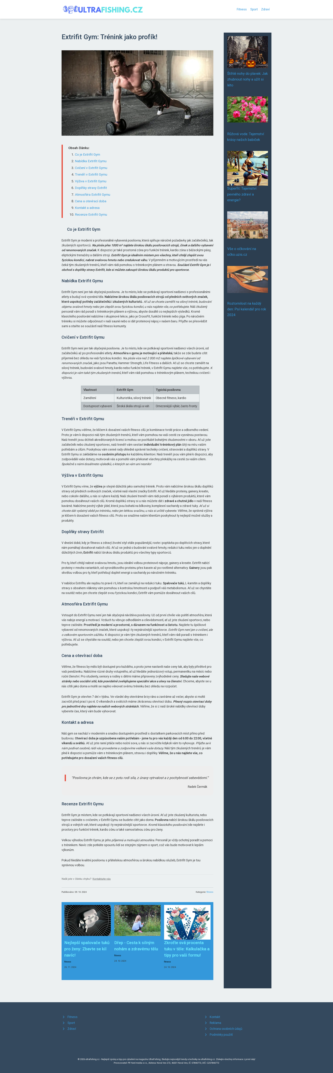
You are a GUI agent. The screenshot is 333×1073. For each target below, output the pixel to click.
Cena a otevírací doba (90, 201)
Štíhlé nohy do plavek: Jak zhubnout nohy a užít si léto (247, 79)
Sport (254, 9)
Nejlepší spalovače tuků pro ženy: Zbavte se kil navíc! (86, 949)
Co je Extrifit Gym (87, 154)
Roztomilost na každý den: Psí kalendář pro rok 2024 (246, 309)
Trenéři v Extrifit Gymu (91, 174)
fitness (210, 892)
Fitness (242, 9)
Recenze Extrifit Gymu (91, 215)
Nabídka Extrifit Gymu (90, 161)
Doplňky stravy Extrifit (91, 188)
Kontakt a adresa (87, 208)
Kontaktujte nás (101, 878)
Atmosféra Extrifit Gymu (92, 195)
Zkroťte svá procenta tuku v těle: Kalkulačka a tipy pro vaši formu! (187, 949)
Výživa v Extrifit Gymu (90, 181)
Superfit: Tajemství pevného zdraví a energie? (242, 194)
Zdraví (265, 9)
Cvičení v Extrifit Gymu (91, 168)
